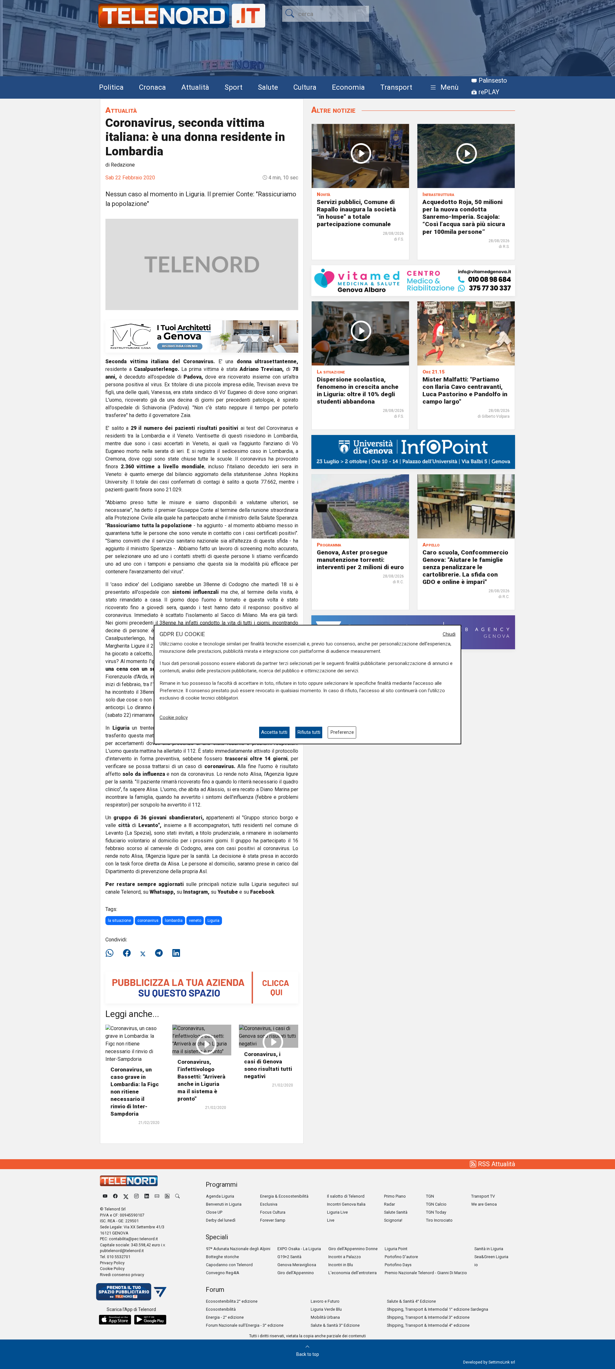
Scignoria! (393, 1220)
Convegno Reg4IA (222, 1272)
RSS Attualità (495, 1164)
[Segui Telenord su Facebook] (115, 1196)
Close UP (214, 1212)
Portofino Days (398, 1264)
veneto (195, 920)
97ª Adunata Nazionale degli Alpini (238, 1248)
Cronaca (152, 87)
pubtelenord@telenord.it (122, 1250)
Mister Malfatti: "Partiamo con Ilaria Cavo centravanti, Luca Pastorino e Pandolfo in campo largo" (464, 390)
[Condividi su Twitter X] (143, 953)
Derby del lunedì (220, 1220)
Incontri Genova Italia (346, 1204)
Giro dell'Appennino (295, 1272)
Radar (389, 1204)
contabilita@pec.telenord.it (133, 1238)
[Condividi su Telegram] (159, 953)
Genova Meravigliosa (296, 1264)
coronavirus (148, 920)
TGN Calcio (436, 1204)
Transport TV (483, 1196)
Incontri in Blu (340, 1264)
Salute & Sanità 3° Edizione (335, 1325)
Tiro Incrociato (439, 1220)
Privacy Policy (112, 1262)
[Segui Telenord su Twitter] (125, 1196)
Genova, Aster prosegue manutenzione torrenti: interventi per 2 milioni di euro (360, 560)
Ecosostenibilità (221, 1309)
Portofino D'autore (401, 1256)
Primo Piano (395, 1196)
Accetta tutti (274, 732)
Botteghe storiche (222, 1256)
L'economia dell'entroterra (352, 1272)
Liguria (213, 920)
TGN (430, 1196)
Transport (396, 87)
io (476, 1264)
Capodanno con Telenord (229, 1264)
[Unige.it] (413, 451)
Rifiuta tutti (308, 732)
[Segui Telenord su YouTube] (105, 1196)
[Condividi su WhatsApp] (111, 953)
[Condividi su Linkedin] (176, 953)
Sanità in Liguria (488, 1248)
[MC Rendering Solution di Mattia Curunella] (201, 336)
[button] (443, 87)
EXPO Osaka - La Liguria (299, 1248)
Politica (111, 87)
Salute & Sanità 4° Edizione (411, 1301)
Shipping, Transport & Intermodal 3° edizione (428, 1317)
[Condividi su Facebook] (127, 953)
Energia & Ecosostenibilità (284, 1196)
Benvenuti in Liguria (224, 1204)
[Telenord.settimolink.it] (201, 987)
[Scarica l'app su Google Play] (150, 1319)
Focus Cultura (272, 1212)
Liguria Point (396, 1248)
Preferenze (342, 732)
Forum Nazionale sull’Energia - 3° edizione (244, 1325)
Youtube (227, 892)
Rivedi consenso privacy (122, 1274)
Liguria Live (337, 1212)
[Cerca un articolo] (177, 1196)
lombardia (174, 920)
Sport (233, 87)
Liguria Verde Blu (326, 1309)
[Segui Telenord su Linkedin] (147, 1196)
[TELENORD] (129, 1181)
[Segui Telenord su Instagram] (136, 1196)
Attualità (195, 87)
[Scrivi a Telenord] (157, 1196)
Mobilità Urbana (325, 1317)
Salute (268, 87)
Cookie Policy (112, 1268)
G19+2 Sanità (289, 1256)
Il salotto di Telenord (346, 1196)
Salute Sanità (395, 1212)
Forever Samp (272, 1220)
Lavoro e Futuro (325, 1301)
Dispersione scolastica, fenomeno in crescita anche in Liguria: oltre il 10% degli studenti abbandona (357, 390)
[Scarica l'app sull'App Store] (115, 1319)
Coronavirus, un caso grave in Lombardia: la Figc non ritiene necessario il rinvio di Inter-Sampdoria (135, 1091)
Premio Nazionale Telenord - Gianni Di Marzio (426, 1272)
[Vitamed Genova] (413, 280)
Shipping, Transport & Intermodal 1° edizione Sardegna (437, 1309)
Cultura (304, 87)
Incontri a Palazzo (344, 1256)
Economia (348, 87)
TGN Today (436, 1212)
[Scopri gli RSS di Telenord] (167, 1196)
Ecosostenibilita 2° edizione (232, 1301)
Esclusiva (268, 1204)
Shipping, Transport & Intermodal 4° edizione (428, 1325)
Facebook (262, 892)
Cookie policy (174, 717)
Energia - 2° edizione (225, 1317)
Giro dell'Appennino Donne (353, 1248)
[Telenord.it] (131, 1291)
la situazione (119, 920)
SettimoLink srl (501, 1362)
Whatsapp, (162, 892)
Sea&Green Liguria (491, 1256)
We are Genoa (484, 1204)
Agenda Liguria (220, 1196)
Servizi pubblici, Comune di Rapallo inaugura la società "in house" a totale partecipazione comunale (356, 213)
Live (330, 1220)
